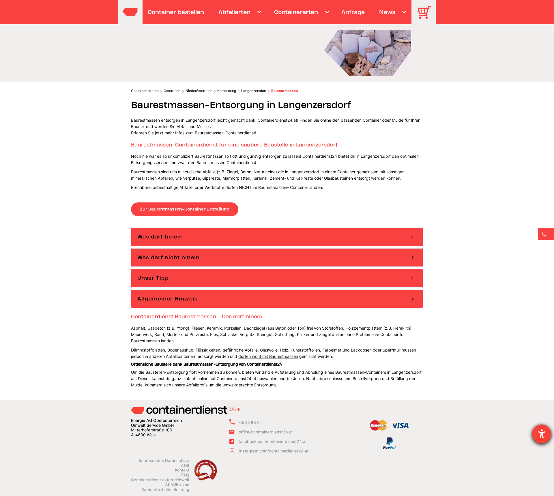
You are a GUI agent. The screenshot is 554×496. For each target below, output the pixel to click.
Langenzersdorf (253, 91)
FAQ (185, 475)
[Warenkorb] (426, 16)
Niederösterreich (199, 91)
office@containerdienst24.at (266, 431)
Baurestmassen (284, 91)
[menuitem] (176, 12)
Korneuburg (226, 91)
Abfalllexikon (177, 484)
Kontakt (182, 470)
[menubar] (276, 12)
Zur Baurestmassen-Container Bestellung (184, 209)
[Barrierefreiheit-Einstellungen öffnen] (541, 434)
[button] (277, 237)
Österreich (172, 91)
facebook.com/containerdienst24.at (273, 441)
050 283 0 (249, 422)
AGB (185, 465)
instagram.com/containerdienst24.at (273, 450)
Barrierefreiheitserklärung (165, 489)
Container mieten (145, 91)
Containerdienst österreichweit (160, 480)
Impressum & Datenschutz (164, 460)
